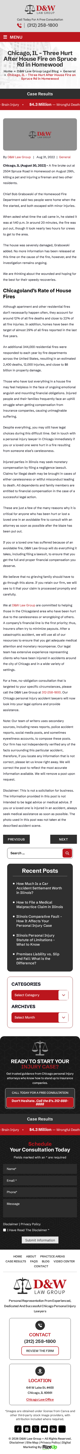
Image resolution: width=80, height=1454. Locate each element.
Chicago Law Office (40, 1399)
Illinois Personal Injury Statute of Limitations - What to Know (35, 939)
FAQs (34, 1261)
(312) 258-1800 (42, 25)
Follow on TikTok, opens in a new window (62, 1429)
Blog (45, 1261)
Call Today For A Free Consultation (40, 1093)
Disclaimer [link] (16, 1442)
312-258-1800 (51, 692)
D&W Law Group (19, 157)
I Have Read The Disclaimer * (28, 1230)
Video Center (64, 1261)
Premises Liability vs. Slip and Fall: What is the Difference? (37, 958)
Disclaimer (10, 1224)
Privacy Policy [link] (50, 1442)
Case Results (16, 1261)
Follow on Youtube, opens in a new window (44, 1429)
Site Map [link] (32, 1442)
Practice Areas (52, 1256)
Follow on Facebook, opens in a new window (18, 1429)
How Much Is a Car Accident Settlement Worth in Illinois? (39, 888)
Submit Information (40, 1240)
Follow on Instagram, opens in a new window (26, 1429)
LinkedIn (53, 1429)
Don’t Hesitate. (40, 1102)
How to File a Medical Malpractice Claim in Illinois (39, 904)
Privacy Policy (31, 1224)
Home (17, 1256)
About (31, 1256)
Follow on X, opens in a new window (35, 1429)
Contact (41, 1266)
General (65, 157)
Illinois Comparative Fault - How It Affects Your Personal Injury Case (39, 921)
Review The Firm (40, 1351)
